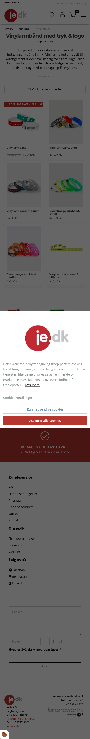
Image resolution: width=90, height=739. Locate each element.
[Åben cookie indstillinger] (4, 734)
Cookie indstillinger (17, 398)
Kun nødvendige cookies (45, 409)
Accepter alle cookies (45, 420)
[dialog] (45, 369)
